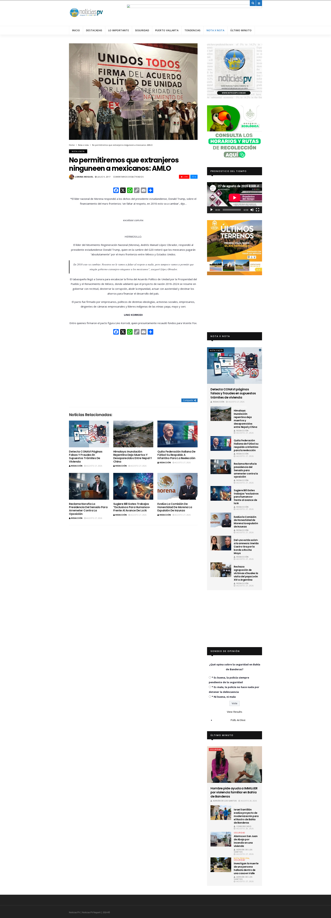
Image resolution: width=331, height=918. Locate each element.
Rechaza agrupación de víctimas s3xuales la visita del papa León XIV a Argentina (246, 573)
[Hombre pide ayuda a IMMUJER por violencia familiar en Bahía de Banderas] (234, 764)
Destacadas (94, 30)
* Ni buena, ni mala (224, 696)
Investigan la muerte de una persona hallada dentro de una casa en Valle (246, 868)
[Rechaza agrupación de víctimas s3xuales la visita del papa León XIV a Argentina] (220, 569)
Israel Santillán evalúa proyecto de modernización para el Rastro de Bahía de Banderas (246, 816)
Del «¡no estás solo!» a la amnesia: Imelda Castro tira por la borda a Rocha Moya (246, 546)
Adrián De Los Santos (225, 800)
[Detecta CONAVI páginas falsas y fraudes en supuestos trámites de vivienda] (89, 434)
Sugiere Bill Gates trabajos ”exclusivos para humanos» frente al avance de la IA (131, 507)
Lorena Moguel (84, 176)
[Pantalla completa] (257, 210)
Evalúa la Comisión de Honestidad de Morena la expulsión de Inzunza (174, 507)
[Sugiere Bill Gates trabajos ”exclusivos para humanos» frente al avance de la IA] (133, 486)
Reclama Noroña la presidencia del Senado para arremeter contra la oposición (88, 509)
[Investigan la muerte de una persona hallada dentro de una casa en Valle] (220, 864)
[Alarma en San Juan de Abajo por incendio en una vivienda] (220, 839)
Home (72, 145)
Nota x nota (215, 30)
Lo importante (118, 30)
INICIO (76, 30)
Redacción (76, 465)
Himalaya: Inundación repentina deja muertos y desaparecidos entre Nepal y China (132, 457)
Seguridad (142, 30)
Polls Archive (237, 720)
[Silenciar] (252, 210)
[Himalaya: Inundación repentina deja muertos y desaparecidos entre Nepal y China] (133, 434)
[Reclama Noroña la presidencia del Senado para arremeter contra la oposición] (89, 486)
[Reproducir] (211, 210)
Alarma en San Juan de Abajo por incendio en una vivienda (245, 841)
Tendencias (192, 30)
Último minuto (241, 30)
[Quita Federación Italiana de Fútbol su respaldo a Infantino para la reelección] (177, 434)
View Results (234, 711)
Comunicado (243, 826)
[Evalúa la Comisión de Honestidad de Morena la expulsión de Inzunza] (177, 486)
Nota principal (241, 858)
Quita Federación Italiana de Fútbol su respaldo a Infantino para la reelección (176, 455)
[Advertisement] (133, 367)
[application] (234, 197)
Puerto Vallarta (166, 30)
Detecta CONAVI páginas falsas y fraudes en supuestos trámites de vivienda (85, 457)
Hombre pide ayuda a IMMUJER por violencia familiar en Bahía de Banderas (233, 792)
